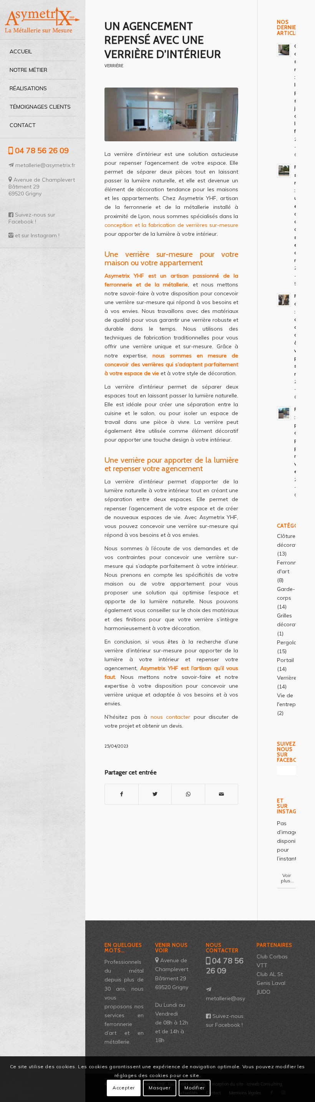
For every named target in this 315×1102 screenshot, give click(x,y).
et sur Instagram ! (37, 235)
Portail (285, 660)
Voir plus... (287, 878)
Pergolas (288, 642)
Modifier (194, 1087)
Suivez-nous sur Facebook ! (31, 218)
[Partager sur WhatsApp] (188, 794)
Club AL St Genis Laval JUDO (271, 983)
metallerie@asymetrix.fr (45, 165)
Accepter (124, 1087)
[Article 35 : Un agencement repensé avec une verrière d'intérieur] (171, 114)
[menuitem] (42, 52)
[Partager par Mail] (221, 794)
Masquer (159, 1087)
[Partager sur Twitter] (155, 794)
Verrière (113, 65)
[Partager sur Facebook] (121, 794)
